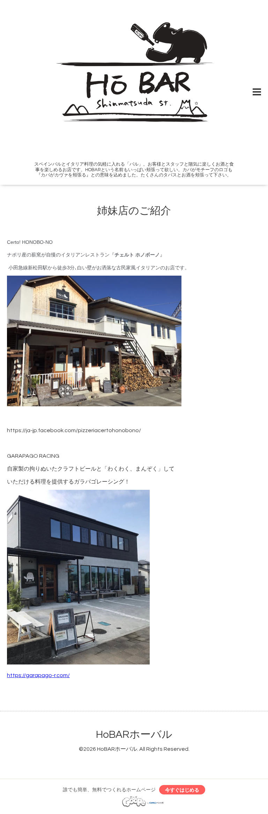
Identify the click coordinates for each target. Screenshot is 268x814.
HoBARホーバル (134, 734)
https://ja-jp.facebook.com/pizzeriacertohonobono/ (74, 430)
